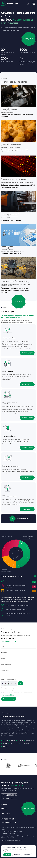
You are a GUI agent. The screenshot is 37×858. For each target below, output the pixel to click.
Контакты (5, 813)
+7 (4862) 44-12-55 (8, 639)
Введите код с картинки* (9, 679)
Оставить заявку (8, 699)
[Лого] (9, 4)
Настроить (27, 854)
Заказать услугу (27, 353)
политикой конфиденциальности (11, 694)
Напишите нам (17, 785)
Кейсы (4, 808)
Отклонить (17, 854)
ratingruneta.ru (9, 798)
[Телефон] (28, 3)
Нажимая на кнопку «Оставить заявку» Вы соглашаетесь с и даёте (18, 694)
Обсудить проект (22, 518)
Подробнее (6, 851)
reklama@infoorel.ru (9, 641)
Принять (7, 854)
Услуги (4, 804)
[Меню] (33, 3)
